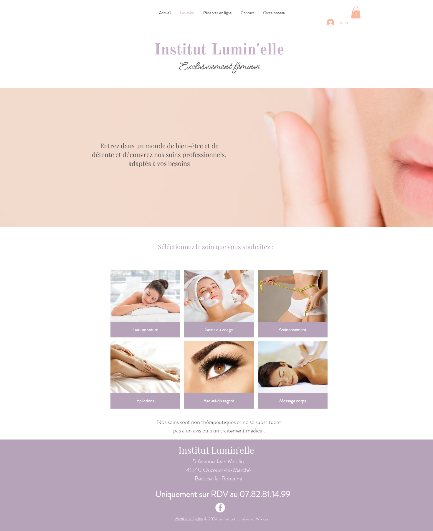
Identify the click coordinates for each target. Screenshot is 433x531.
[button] (356, 12)
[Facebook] (220, 507)
